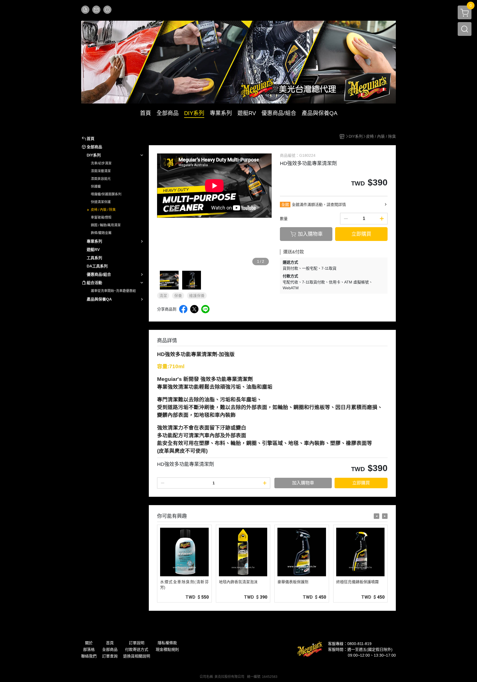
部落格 (89, 649)
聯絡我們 (89, 656)
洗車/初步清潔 (101, 163)
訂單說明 (136, 643)
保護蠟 (96, 187)
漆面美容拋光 (101, 179)
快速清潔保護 (101, 202)
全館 (285, 204)
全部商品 (110, 649)
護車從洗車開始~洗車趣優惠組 (113, 291)
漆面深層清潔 (101, 171)
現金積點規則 (167, 649)
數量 (284, 218)
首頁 (110, 643)
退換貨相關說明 (136, 656)
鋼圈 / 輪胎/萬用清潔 (106, 225)
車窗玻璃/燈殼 (101, 217)
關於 (89, 643)
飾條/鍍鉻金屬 (101, 233)
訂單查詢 (110, 656)
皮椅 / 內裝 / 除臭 (103, 210)
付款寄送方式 (136, 649)
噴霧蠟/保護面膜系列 (106, 194)
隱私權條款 (167, 643)
